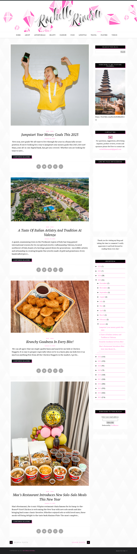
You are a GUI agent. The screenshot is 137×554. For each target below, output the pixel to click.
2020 (100, 366)
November (104, 288)
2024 (100, 275)
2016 (100, 384)
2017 (100, 379)
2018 (100, 375)
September (104, 292)
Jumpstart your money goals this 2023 (49, 134)
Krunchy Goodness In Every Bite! (49, 341)
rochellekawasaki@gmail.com (110, 149)
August (102, 297)
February (103, 319)
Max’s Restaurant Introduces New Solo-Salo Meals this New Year (50, 497)
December (103, 283)
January (103, 324)
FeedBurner (114, 425)
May (101, 306)
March (102, 315)
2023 (100, 280)
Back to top (121, 551)
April (102, 310)
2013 (100, 397)
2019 (100, 370)
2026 (100, 266)
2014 (100, 393)
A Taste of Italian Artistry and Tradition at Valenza (50, 232)
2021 (100, 361)
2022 (100, 357)
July (101, 301)
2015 (100, 388)
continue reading (21, 157)
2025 (100, 271)
